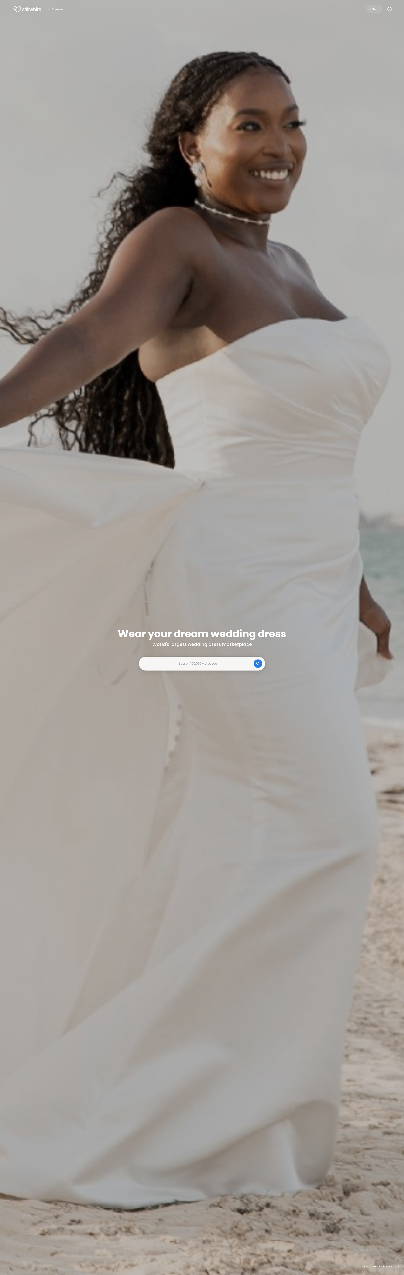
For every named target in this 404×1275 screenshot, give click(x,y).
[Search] (258, 663)
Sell (374, 9)
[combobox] (202, 664)
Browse (57, 9)
